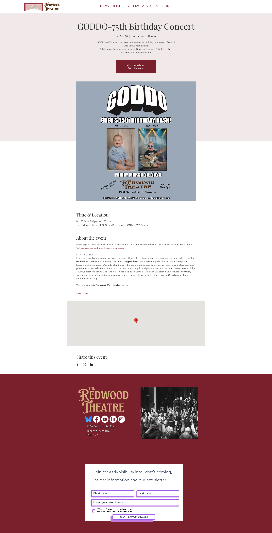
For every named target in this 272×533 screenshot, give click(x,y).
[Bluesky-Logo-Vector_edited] (88, 419)
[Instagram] (121, 419)
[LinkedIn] (113, 419)
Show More (82, 293)
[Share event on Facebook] (77, 364)
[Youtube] (105, 419)
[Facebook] (96, 419)
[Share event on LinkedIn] (91, 364)
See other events (136, 68)
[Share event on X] (84, 364)
